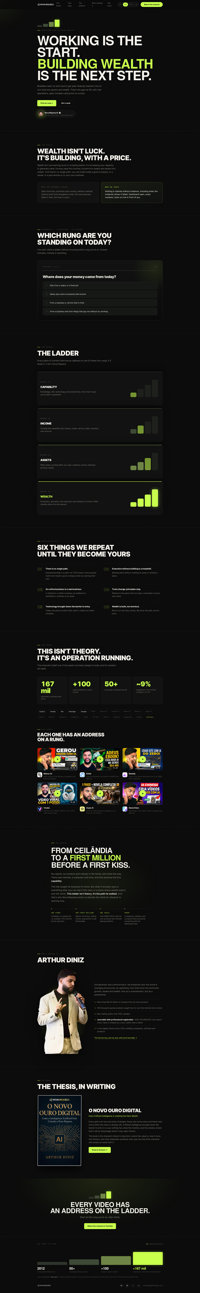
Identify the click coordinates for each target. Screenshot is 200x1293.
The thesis (58, 4)
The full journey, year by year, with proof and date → (115, 1038)
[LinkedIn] (138, 1285)
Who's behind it (97, 4)
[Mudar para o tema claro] (137, 4)
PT (120, 4)
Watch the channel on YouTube (100, 1226)
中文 (131, 4)
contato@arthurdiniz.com (153, 1285)
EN (125, 4)
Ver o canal (65, 103)
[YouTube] (121, 1285)
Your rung (69, 4)
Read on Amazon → (100, 1150)
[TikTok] (133, 1285)
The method (82, 4)
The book (109, 4)
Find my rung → (47, 103)
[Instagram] (127, 1285)
